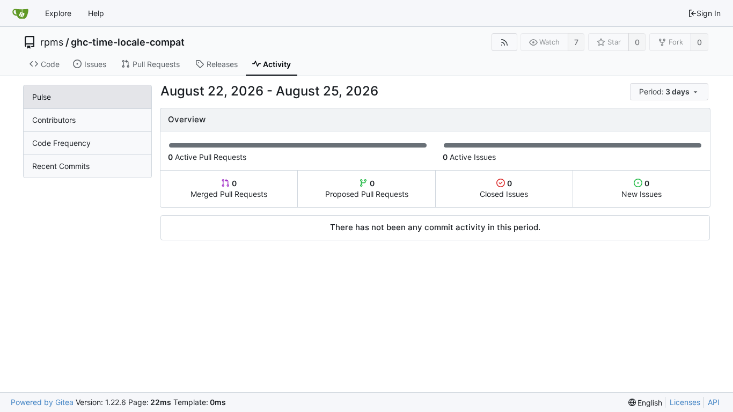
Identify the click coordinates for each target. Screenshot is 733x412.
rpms (51, 42)
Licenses (685, 402)
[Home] (20, 13)
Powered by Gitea (42, 402)
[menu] (670, 92)
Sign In (709, 13)
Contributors (54, 119)
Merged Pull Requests (228, 188)
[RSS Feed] (504, 42)
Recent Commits (61, 166)
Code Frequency (61, 143)
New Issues (641, 188)
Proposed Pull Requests (366, 188)
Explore (58, 13)
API (714, 402)
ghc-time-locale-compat (128, 42)
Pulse (41, 96)
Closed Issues (504, 188)
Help (96, 13)
